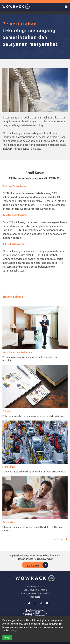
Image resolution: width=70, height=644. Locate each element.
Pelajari (14, 630)
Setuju (7, 637)
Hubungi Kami (33, 565)
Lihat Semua (58, 539)
